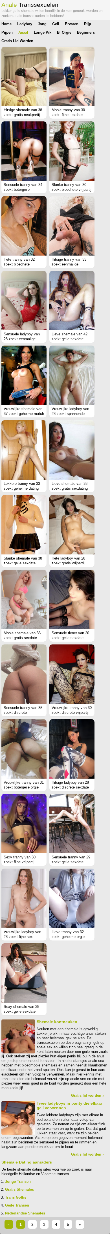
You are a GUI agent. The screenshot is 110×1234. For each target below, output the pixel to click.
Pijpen (7, 32)
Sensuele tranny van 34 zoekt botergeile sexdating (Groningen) (23, 189)
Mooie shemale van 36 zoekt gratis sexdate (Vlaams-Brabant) (22, 638)
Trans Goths (15, 1197)
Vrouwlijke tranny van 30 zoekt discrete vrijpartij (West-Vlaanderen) (72, 712)
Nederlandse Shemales (25, 1213)
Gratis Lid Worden (17, 41)
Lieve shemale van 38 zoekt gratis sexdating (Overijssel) (70, 488)
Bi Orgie (64, 32)
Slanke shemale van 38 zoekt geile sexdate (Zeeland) (23, 563)
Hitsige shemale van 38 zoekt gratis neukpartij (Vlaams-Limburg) (23, 115)
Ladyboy (24, 24)
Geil (55, 24)
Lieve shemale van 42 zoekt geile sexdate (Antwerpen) (69, 339)
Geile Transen (17, 1205)
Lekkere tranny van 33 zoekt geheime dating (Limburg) (22, 488)
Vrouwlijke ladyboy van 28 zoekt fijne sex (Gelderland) (22, 937)
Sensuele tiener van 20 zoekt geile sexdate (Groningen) (70, 638)
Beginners (86, 32)
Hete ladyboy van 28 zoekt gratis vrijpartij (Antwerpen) (68, 563)
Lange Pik (42, 32)
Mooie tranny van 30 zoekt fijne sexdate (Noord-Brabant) (68, 115)
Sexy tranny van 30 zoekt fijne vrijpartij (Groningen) (20, 862)
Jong (42, 24)
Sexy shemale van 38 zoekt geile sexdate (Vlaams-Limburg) (21, 1011)
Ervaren (71, 24)
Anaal (23, 32)
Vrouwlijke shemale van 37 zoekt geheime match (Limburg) (24, 414)
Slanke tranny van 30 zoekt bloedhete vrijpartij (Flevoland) (71, 189)
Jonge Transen (18, 1181)
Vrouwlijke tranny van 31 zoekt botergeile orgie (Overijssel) (24, 787)
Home (6, 24)
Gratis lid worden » (87, 1095)
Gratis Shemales (19, 1189)
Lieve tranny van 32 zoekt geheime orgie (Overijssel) (68, 937)
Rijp (87, 24)
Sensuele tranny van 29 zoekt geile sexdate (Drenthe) (71, 862)
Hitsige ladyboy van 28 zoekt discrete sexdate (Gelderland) (70, 787)
